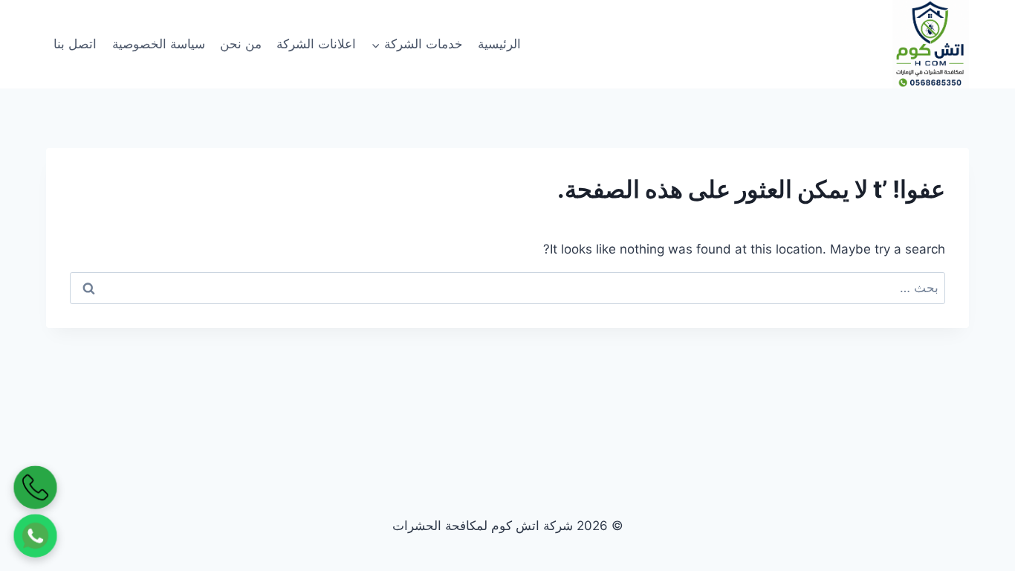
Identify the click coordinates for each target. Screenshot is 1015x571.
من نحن (241, 43)
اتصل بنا (75, 43)
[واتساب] (35, 536)
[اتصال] (35, 487)
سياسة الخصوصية (158, 43)
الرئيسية (499, 43)
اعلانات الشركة (316, 43)
